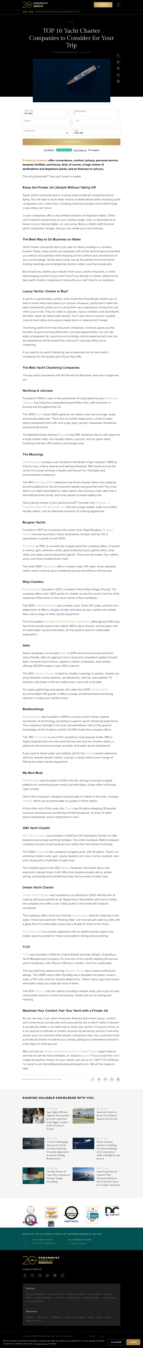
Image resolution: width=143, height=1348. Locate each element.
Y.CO (26, 954)
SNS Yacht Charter (34, 835)
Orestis (27, 801)
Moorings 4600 (43, 482)
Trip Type (29, 111)
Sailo (63, 653)
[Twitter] (118, 62)
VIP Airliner (59, 1298)
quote (86, 1055)
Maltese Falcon (74, 970)
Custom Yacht (99, 689)
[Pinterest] (118, 81)
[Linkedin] (118, 75)
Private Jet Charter (56, 1294)
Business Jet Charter (76, 1294)
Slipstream (49, 566)
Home (25, 12)
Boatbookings (31, 717)
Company (30, 1317)
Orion (89, 753)
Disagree (116, 1342)
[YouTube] (55, 1275)
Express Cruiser (44, 673)
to (77, 121)
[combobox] (45, 123)
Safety (99, 1317)
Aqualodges (79, 915)
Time (76, 130)
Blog (31, 12)
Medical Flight (74, 1298)
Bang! (61, 434)
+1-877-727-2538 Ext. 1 (43, 1243)
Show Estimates (72, 142)
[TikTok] (62, 1275)
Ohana (69, 808)
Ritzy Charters (31, 589)
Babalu (64, 868)
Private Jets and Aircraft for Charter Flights (71, 1051)
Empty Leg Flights (91, 1298)
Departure (29, 131)
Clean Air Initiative (33, 1321)
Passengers (80, 111)
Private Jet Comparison (75, 1317)
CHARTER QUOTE (103, 5)
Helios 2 (40, 991)
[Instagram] (118, 68)
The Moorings (31, 462)
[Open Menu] (118, 4)
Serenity (40, 852)
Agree (133, 1342)
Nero (39, 414)
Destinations (56, 1317)
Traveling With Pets (43, 1298)
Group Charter (95, 1294)
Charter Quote (78, 1243)
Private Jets (43, 1317)
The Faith (28, 546)
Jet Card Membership (35, 1294)
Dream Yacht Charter (36, 895)
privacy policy (42, 1344)
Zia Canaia (40, 737)
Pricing (108, 1317)
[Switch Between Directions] (71, 122)
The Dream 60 (32, 931)
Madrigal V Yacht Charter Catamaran (67, 621)
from (27, 121)
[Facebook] (118, 55)
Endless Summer (45, 605)
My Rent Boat (31, 780)
